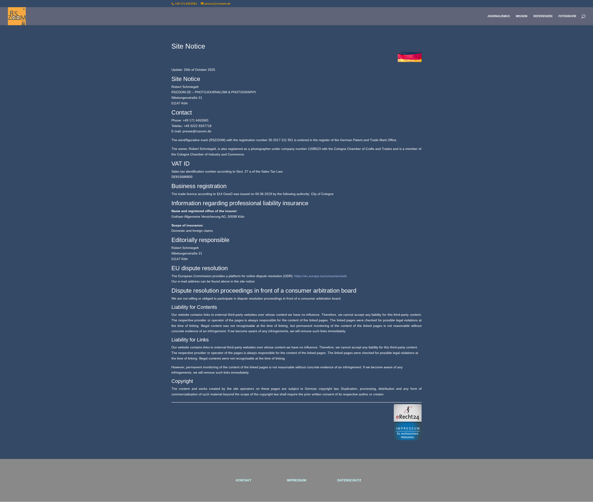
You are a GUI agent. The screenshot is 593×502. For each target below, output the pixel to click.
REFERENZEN (542, 16)
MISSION (521, 16)
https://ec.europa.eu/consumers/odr (320, 276)
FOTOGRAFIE (567, 16)
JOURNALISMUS (498, 16)
